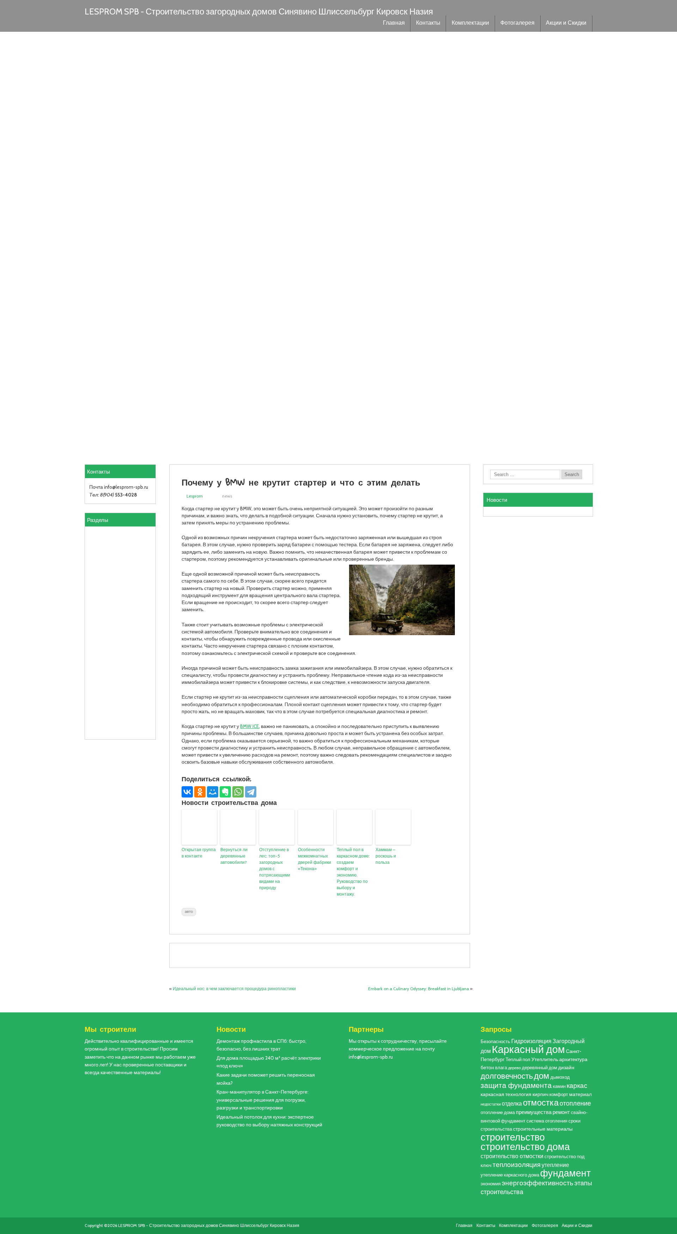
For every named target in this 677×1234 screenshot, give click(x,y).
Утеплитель (544, 1059)
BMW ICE (249, 726)
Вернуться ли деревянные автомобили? (234, 856)
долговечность (507, 1075)
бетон (487, 1067)
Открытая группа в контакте (199, 853)
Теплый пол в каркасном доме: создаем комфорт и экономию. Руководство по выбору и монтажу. (353, 872)
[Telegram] (250, 791)
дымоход (560, 1077)
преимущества (533, 1112)
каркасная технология (506, 1094)
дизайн (566, 1067)
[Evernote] (225, 791)
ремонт (561, 1112)
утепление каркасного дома (510, 1175)
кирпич (540, 1094)
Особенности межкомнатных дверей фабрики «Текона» (314, 859)
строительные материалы (543, 1129)
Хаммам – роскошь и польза (386, 856)
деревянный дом (539, 1067)
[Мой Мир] (212, 791)
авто (189, 911)
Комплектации (470, 24)
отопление (575, 1103)
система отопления (546, 1121)
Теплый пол (518, 1059)
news (227, 496)
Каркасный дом (528, 1049)
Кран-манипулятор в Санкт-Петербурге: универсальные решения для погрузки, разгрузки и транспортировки (262, 1099)
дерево (514, 1068)
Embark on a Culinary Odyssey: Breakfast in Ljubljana (418, 988)
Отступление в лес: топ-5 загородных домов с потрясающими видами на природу (274, 868)
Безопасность (495, 1041)
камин (559, 1086)
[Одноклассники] (200, 791)
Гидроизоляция (531, 1041)
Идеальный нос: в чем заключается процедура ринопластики (234, 988)
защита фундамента (516, 1085)
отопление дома (498, 1112)
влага (501, 1067)
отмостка (541, 1102)
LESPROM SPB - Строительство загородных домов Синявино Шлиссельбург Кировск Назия (259, 11)
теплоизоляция (517, 1165)
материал (580, 1094)
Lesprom (195, 496)
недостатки (491, 1104)
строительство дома (525, 1146)
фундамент (565, 1173)
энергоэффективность (537, 1183)
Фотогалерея (517, 24)
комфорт (558, 1094)
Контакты (428, 24)
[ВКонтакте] (187, 791)
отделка (512, 1103)
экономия (491, 1183)
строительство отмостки (512, 1156)
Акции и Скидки (566, 24)
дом (541, 1076)
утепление (555, 1164)
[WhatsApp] (238, 791)
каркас (577, 1086)
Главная (394, 24)
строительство (513, 1137)
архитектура (573, 1059)
